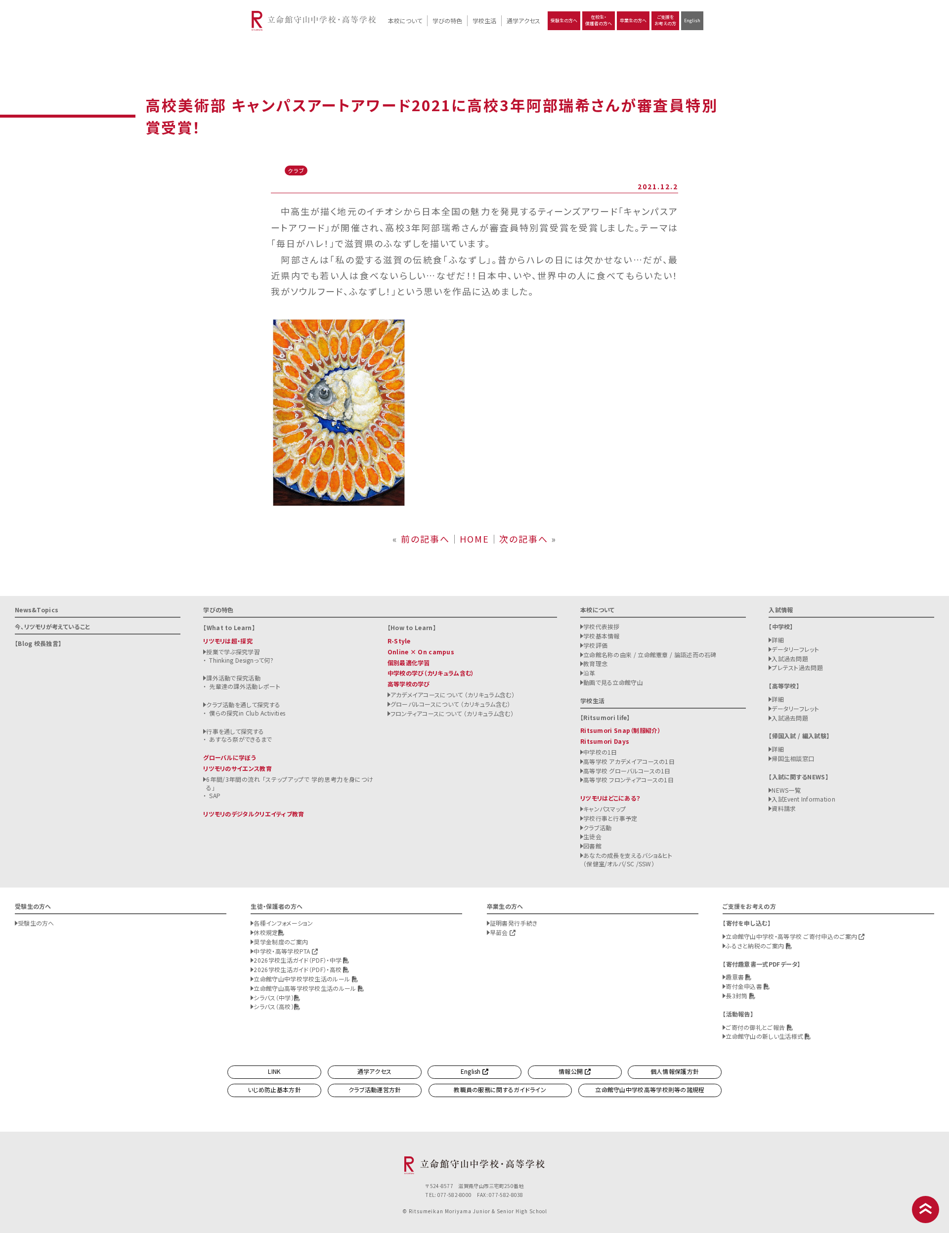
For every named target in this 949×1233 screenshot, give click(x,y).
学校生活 (484, 20)
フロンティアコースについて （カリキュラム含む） (452, 713)
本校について (405, 20)
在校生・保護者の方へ (598, 20)
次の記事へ (523, 538)
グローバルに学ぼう (229, 757)
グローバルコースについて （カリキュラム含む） (450, 704)
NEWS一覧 (786, 790)
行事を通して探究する (235, 731)
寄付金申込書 (745, 986)
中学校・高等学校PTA (283, 951)
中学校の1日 (600, 752)
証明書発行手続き (513, 923)
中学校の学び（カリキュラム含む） (431, 673)
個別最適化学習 (409, 662)
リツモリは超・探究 (228, 641)
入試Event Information (803, 799)
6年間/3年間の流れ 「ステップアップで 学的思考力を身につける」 (289, 783)
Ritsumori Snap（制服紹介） (620, 730)
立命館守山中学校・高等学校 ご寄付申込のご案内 (792, 936)
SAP (214, 795)
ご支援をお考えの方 (665, 20)
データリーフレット (795, 649)
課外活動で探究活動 (233, 678)
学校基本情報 (601, 636)
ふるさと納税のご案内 (755, 945)
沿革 (589, 673)
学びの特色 (447, 20)
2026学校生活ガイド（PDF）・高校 (298, 969)
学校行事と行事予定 (610, 818)
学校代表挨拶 (601, 626)
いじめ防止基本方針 (274, 1089)
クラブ (296, 170)
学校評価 (595, 645)
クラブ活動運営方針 (374, 1089)
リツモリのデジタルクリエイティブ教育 (253, 813)
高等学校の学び (409, 684)
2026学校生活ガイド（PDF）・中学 (298, 960)
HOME (474, 538)
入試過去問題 (790, 658)
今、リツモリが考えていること (52, 626)
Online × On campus (421, 651)
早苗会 (500, 932)
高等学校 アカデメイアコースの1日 (629, 761)
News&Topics (36, 609)
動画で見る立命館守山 (613, 682)
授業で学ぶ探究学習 (233, 651)
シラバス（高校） (274, 1006)
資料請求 (784, 808)
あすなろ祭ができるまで (240, 739)
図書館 (592, 846)
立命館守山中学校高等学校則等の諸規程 (649, 1089)
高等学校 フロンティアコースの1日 (628, 779)
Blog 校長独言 (38, 643)
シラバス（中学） (274, 997)
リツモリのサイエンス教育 (237, 768)
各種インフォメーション (283, 923)
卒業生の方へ (633, 20)
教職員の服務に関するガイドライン (500, 1089)
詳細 (778, 640)
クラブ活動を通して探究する (243, 704)
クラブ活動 (597, 827)
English (692, 20)
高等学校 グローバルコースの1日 (627, 770)
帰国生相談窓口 (793, 758)
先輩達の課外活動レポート (244, 686)
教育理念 (595, 663)
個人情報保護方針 (674, 1071)
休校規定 (266, 932)
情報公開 (572, 1071)
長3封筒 (737, 995)
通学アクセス (523, 20)
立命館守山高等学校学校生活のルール (305, 988)
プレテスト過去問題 (797, 667)
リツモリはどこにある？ (610, 798)
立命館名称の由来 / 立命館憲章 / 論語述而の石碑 (650, 654)
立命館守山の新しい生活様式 (765, 1036)
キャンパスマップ (604, 809)
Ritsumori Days (604, 741)
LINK (274, 1071)
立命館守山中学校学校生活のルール (302, 979)
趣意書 (735, 977)
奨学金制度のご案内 (281, 941)
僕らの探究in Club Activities (247, 713)
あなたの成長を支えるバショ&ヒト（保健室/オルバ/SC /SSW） (628, 859)
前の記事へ (425, 538)
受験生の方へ (564, 20)
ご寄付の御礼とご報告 (756, 1027)
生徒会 (592, 836)
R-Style (399, 641)
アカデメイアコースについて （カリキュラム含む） (452, 694)
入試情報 (781, 609)
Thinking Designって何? (241, 660)
